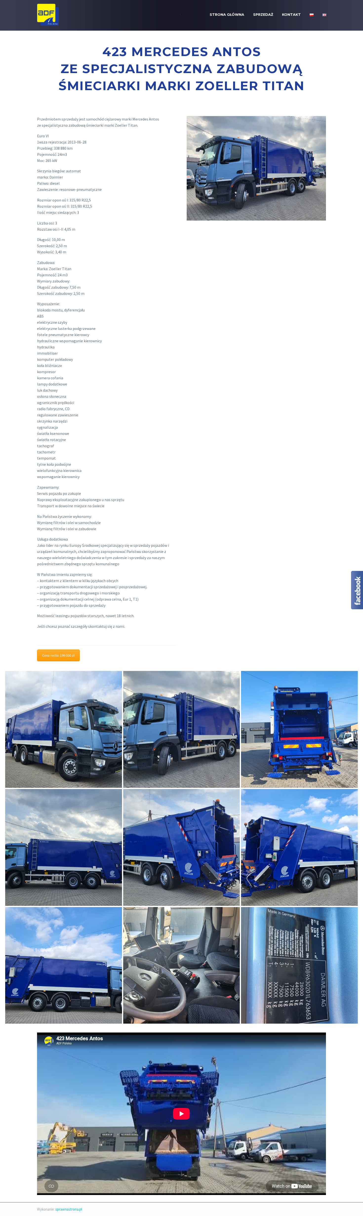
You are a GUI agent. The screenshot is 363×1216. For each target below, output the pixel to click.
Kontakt (291, 14)
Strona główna (227, 14)
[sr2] (299, 965)
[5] (181, 729)
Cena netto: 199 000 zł (58, 655)
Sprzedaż (263, 14)
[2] (63, 965)
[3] (299, 847)
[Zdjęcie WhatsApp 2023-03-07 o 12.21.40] (63, 847)
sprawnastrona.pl (68, 1209)
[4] (181, 847)
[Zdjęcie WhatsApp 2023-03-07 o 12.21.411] (63, 729)
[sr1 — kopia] (181, 965)
